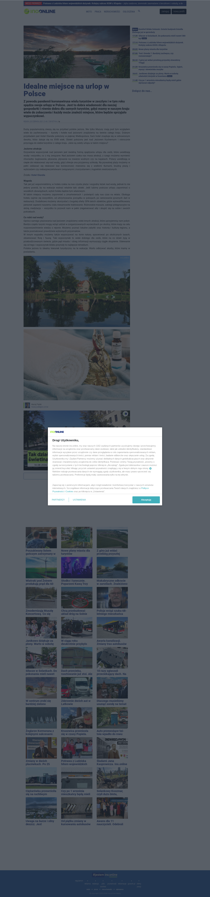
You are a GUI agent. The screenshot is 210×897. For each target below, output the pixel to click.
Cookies (69, 491)
